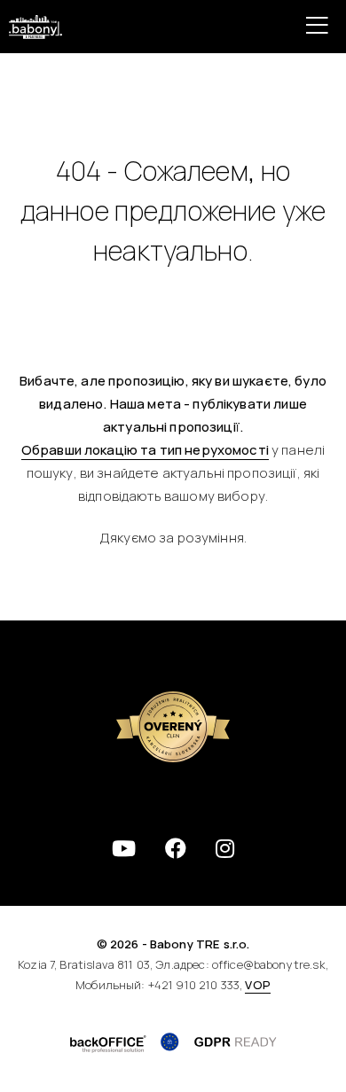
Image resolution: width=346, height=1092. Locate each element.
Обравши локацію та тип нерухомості (145, 450)
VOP (257, 985)
